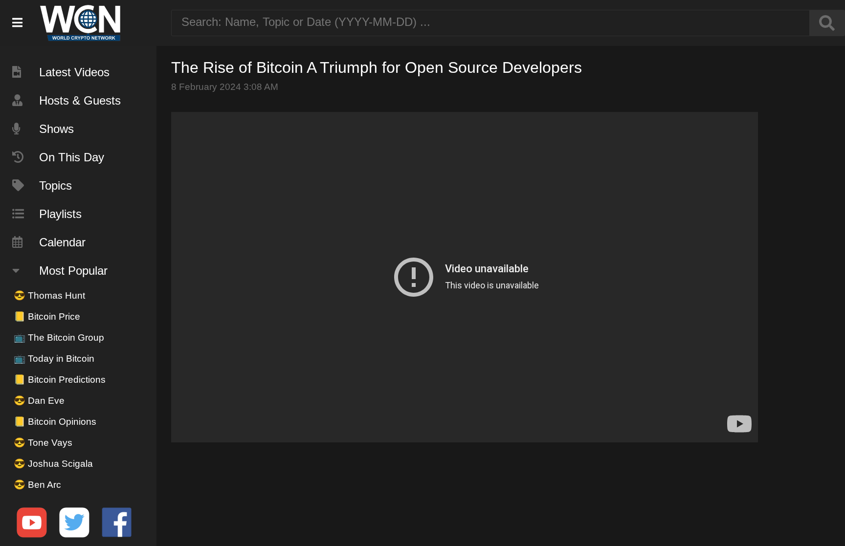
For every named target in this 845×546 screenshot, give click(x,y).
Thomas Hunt (49, 295)
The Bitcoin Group (59, 337)
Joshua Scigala (53, 464)
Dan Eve (39, 400)
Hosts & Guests (80, 100)
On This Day (71, 157)
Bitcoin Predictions (60, 379)
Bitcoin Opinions (55, 421)
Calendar (62, 242)
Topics (55, 185)
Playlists (60, 213)
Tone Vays (43, 442)
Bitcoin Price (47, 316)
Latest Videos (74, 72)
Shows (56, 128)
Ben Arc (37, 485)
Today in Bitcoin (54, 358)
